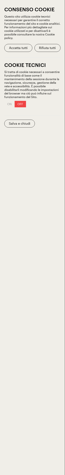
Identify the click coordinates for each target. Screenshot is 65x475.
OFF (20, 104)
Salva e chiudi (19, 123)
